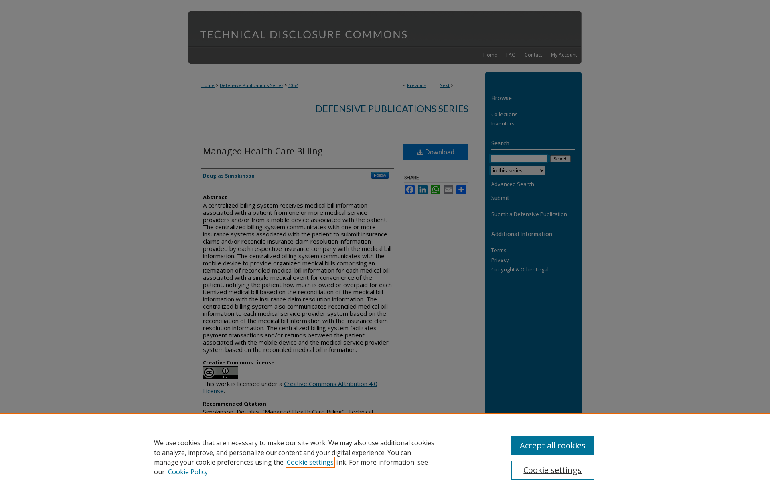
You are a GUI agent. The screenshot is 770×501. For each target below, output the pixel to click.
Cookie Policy (188, 471)
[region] (385, 457)
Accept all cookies (553, 445)
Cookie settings (310, 462)
